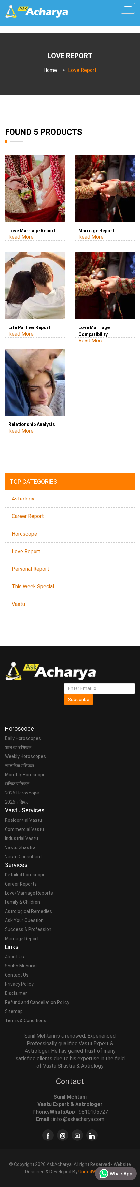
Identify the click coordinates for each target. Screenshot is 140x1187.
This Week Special (33, 586)
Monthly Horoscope (25, 774)
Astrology (23, 499)
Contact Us (17, 975)
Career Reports (21, 884)
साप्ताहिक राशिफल (19, 765)
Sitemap (14, 1011)
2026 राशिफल (17, 802)
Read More (21, 237)
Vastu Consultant (23, 856)
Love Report (26, 551)
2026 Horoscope (22, 792)
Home (50, 70)
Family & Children (22, 902)
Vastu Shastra (20, 847)
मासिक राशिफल (17, 783)
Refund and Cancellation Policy (37, 1002)
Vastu (18, 604)
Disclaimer (16, 993)
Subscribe (78, 699)
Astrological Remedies (28, 911)
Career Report (28, 516)
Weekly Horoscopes (25, 756)
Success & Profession (28, 929)
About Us (14, 956)
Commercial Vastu (24, 829)
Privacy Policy (19, 984)
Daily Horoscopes (23, 738)
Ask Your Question (24, 920)
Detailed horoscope (25, 874)
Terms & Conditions (25, 1020)
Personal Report (30, 569)
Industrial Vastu (21, 838)
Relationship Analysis (31, 424)
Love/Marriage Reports (29, 893)
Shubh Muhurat (21, 965)
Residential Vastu (23, 820)
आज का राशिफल (18, 747)
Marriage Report (96, 230)
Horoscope (24, 534)
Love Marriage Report (32, 230)
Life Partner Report (29, 327)
